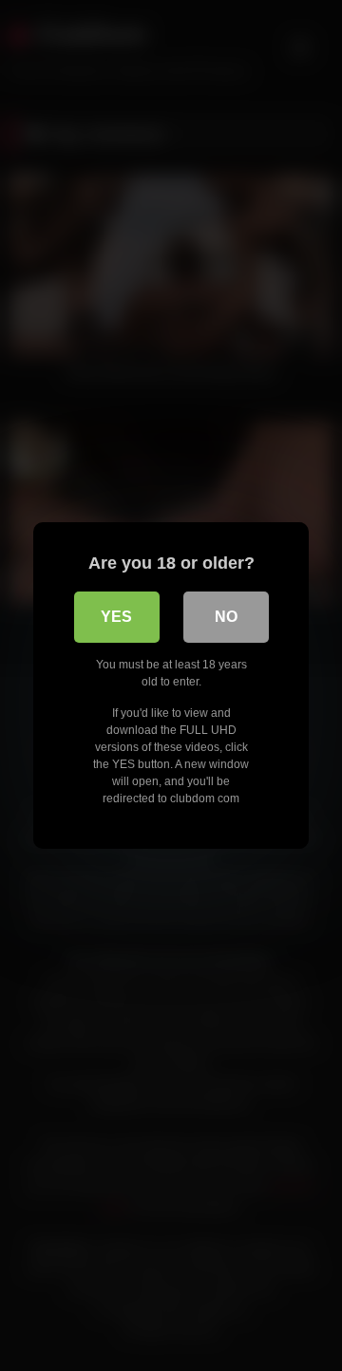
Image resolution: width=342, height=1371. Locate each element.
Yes (116, 617)
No (226, 617)
